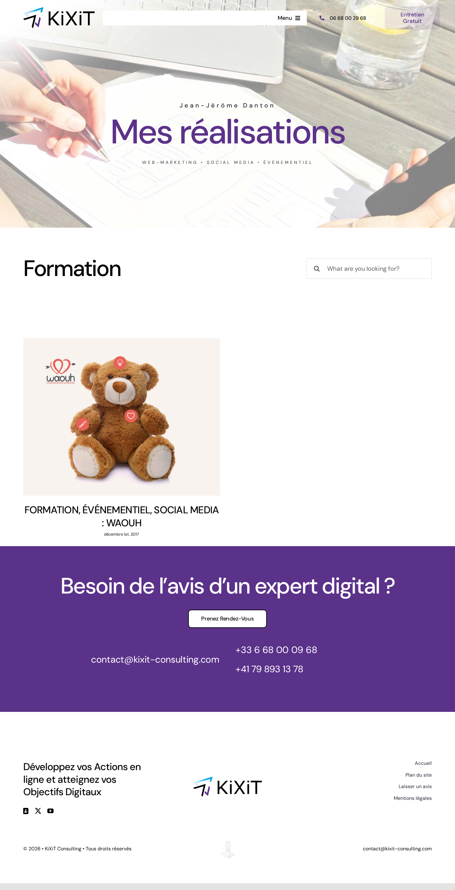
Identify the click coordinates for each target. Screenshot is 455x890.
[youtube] (50, 811)
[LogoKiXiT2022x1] (227, 780)
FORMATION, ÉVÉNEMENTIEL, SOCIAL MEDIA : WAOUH (121, 516)
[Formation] (121, 417)
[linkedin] (26, 811)
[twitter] (38, 811)
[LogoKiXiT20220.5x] (59, 10)
